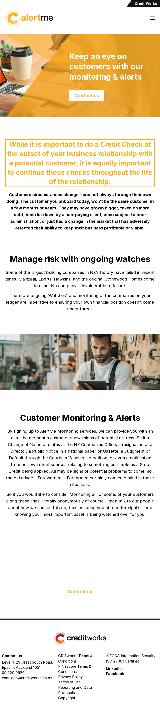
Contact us (87, 95)
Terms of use (69, 682)
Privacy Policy (70, 677)
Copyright (66, 698)
